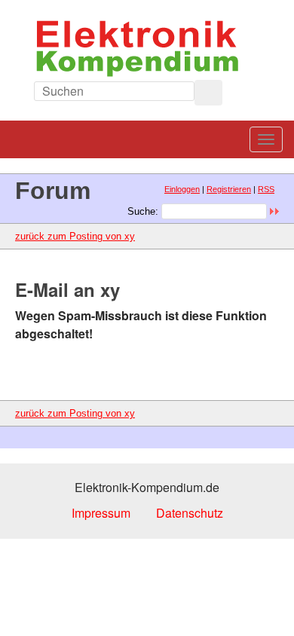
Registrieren (229, 189)
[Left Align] (208, 92)
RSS (266, 189)
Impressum (101, 512)
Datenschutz (189, 512)
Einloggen (182, 189)
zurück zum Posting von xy (75, 236)
